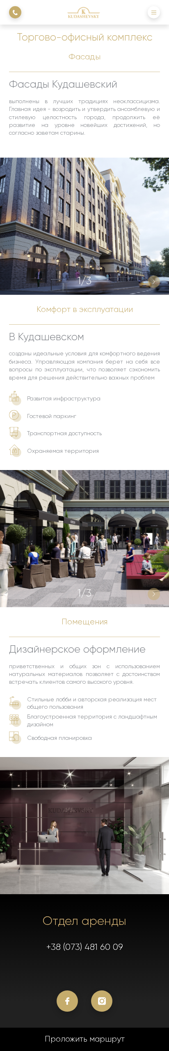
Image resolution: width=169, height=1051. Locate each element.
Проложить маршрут (85, 1039)
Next (154, 282)
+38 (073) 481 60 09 (84, 947)
